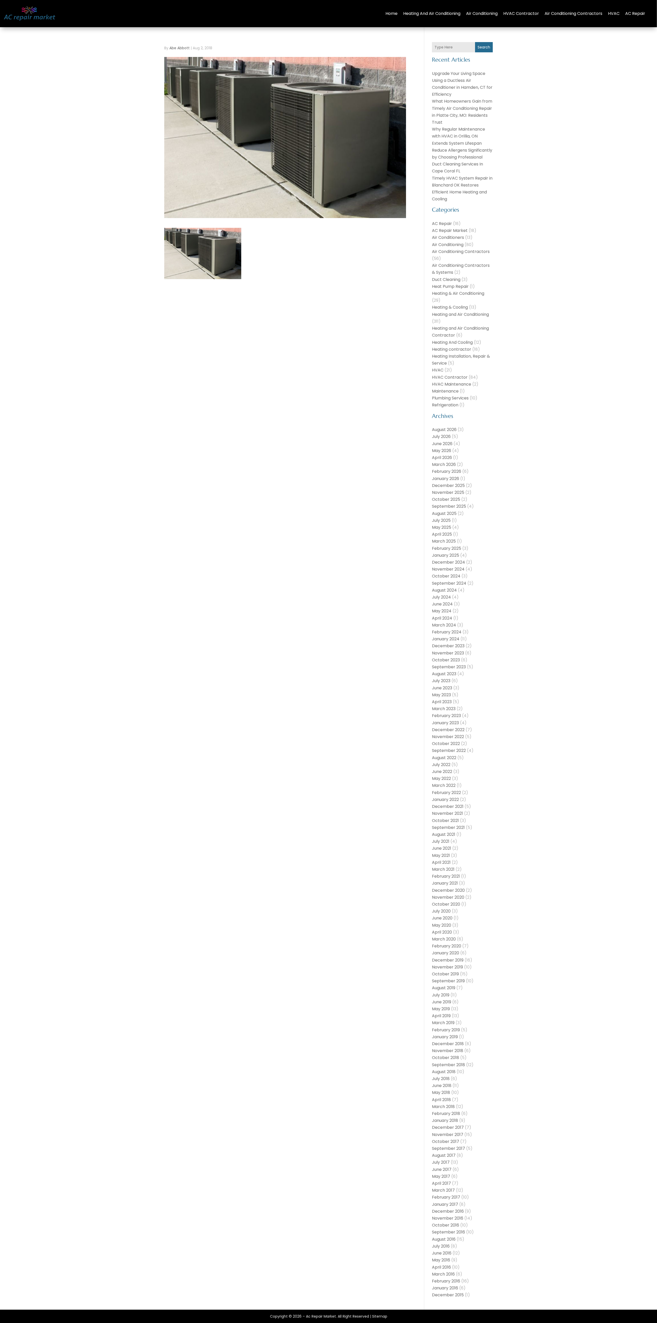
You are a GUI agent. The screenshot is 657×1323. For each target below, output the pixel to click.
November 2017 (447, 1135)
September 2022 (449, 750)
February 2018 (446, 1113)
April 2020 (442, 932)
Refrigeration (445, 405)
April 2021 (441, 862)
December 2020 (448, 890)
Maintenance (445, 391)
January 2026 (445, 479)
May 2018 (441, 1092)
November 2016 (447, 1218)
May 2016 (441, 1260)
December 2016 (448, 1211)
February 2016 (446, 1281)
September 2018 (448, 1065)
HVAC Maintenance (451, 384)
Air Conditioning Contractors (573, 13)
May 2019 (441, 1009)
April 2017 (441, 1183)
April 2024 (442, 618)
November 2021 (447, 813)
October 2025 (446, 499)
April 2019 (441, 1016)
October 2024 (446, 576)
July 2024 (441, 597)
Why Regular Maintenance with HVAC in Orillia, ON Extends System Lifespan (458, 136)
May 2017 (441, 1176)
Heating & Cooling (450, 307)
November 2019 (447, 967)
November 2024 (448, 569)
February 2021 (446, 876)
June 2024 (442, 604)
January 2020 (445, 953)
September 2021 (448, 827)
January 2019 (445, 1037)
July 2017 (441, 1162)
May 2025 (441, 527)
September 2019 (448, 981)
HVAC (614, 13)
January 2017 (445, 1204)
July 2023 (441, 681)
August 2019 (443, 988)
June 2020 (442, 918)
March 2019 (443, 1023)
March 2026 (444, 464)
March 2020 (444, 939)
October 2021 (445, 821)
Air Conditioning (482, 13)
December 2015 (448, 1295)
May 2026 (441, 451)
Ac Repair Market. (321, 1316)
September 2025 (449, 506)
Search (484, 47)
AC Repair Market (450, 230)
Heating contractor (451, 349)
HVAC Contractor (521, 13)
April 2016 (441, 1267)
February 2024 (446, 632)
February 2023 (446, 716)
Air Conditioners (448, 237)
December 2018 (448, 1044)
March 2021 (443, 869)
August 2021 (443, 834)
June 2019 (441, 1002)
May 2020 (441, 925)
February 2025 (446, 548)
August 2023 (444, 674)
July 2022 (441, 765)
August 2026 (444, 430)
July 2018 (441, 1079)
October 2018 (445, 1058)
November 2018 (447, 1051)
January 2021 (445, 883)
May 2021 (441, 855)
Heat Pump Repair (450, 286)
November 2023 (448, 653)
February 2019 (446, 1030)
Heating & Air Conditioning (458, 293)
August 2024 (444, 590)
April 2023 (442, 702)
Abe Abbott (179, 48)
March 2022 (444, 785)
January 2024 (445, 639)
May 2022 (441, 778)
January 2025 (445, 555)
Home (391, 13)
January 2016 (445, 1288)
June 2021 (441, 848)
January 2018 (445, 1120)
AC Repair (635, 13)
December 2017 (448, 1127)
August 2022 (444, 758)
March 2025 (444, 541)
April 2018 (441, 1100)
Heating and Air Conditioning (431, 13)
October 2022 (446, 744)
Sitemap (379, 1316)
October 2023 (446, 660)
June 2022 (442, 772)
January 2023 (445, 723)
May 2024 (441, 611)
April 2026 (442, 457)
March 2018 (443, 1107)
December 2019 (447, 960)
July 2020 (441, 911)
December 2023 (448, 646)
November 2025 (448, 492)
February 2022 (446, 793)
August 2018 (444, 1072)
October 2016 (445, 1225)
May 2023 (441, 695)
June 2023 (442, 688)
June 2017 (441, 1169)
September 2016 (448, 1232)
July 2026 (441, 436)
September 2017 (448, 1148)
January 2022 (445, 799)
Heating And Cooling (452, 342)
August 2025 (444, 513)
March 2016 (443, 1274)
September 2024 (449, 583)
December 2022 (448, 730)
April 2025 (442, 534)
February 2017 (446, 1197)
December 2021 (447, 806)
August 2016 (444, 1239)
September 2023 (449, 667)
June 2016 (441, 1253)
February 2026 (446, 471)
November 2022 (448, 737)
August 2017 (444, 1155)
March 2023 (444, 709)
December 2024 (448, 562)
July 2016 (441, 1246)
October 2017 (445, 1141)
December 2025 (448, 485)
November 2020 (448, 897)
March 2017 (443, 1190)
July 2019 (440, 995)
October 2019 (445, 974)
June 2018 (441, 1086)
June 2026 (442, 444)
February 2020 (446, 946)
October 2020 (446, 904)
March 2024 (444, 625)
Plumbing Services (450, 398)
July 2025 (441, 520)
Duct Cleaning (446, 279)
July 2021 (440, 841)
